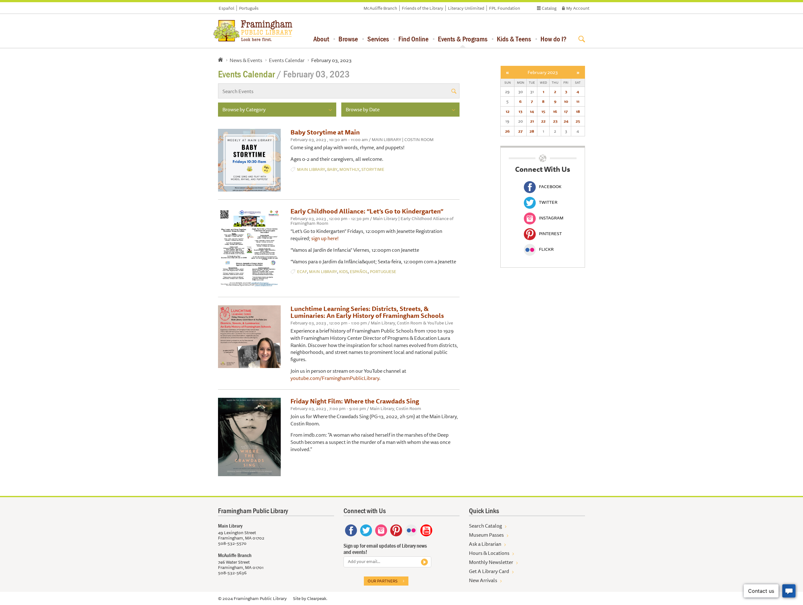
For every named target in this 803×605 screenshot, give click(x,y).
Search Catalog (485, 526)
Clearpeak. (317, 598)
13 (520, 111)
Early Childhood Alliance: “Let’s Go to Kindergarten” (366, 211)
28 (531, 131)
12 (507, 111)
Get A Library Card (489, 571)
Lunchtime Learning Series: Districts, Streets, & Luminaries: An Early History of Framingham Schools (367, 312)
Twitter (548, 202)
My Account (577, 8)
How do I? (553, 38)
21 (532, 121)
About (321, 38)
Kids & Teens (514, 38)
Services (378, 38)
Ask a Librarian (485, 544)
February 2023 (543, 72)
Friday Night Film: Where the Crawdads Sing (354, 401)
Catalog (549, 8)
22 (543, 121)
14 (532, 111)
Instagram (551, 217)
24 (566, 121)
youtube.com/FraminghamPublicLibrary (334, 378)
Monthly (349, 169)
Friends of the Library (422, 8)
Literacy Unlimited (466, 8)
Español (226, 8)
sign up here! (325, 238)
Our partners (382, 581)
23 (555, 121)
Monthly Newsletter (491, 562)
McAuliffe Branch (380, 8)
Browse (348, 38)
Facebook (550, 186)
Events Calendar (287, 60)
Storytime (372, 169)
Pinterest (550, 233)
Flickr (546, 249)
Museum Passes (486, 535)
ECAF (302, 271)
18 (578, 111)
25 (578, 121)
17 (566, 111)
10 (566, 101)
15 (543, 111)
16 (555, 111)
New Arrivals (483, 580)
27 (520, 131)
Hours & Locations (489, 553)
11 (577, 101)
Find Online (413, 38)
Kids (343, 271)
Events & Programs (462, 38)
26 (507, 131)
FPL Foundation (504, 8)
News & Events (246, 60)
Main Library (311, 169)
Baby (332, 169)
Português (248, 8)
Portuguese (383, 271)
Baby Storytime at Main (325, 132)
